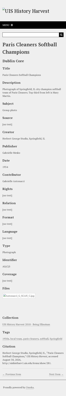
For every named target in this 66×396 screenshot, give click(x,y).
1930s (5, 338)
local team (16, 338)
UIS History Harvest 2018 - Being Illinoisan (26, 324)
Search (61, 34)
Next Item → (56, 374)
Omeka (30, 387)
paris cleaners (31, 338)
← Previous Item (11, 374)
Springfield (56, 338)
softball (44, 338)
